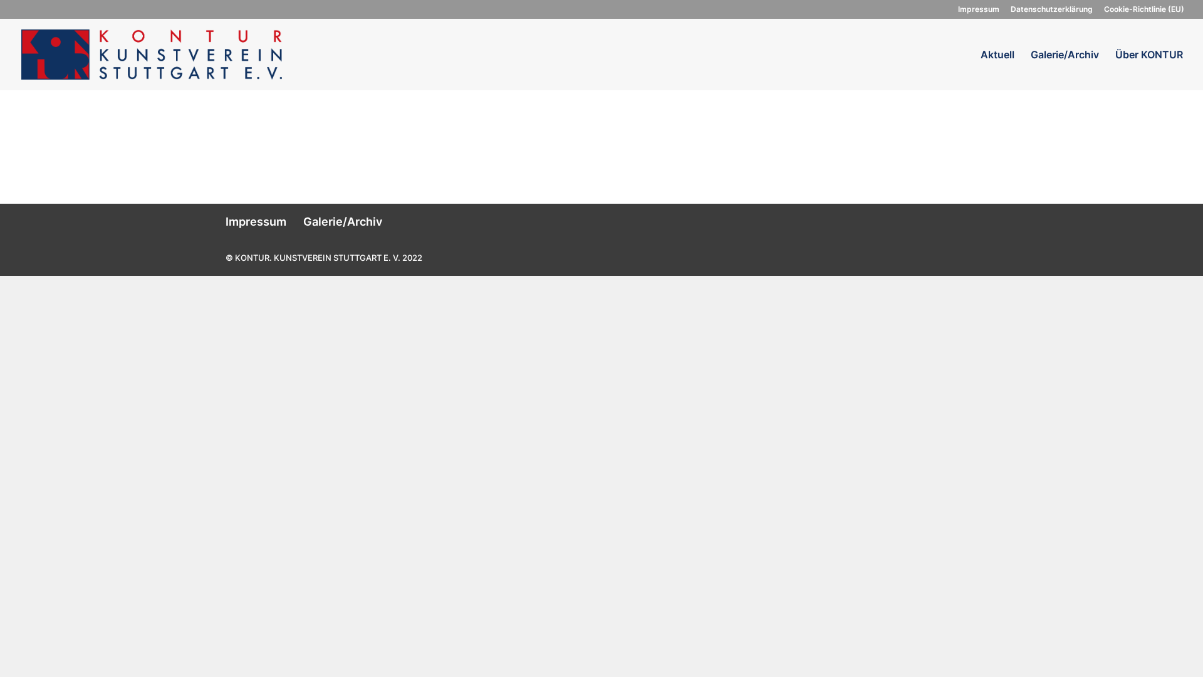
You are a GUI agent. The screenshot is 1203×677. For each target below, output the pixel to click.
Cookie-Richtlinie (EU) (1144, 10)
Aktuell (997, 55)
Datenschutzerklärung (1052, 10)
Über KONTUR (1149, 55)
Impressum (978, 10)
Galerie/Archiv (1065, 55)
